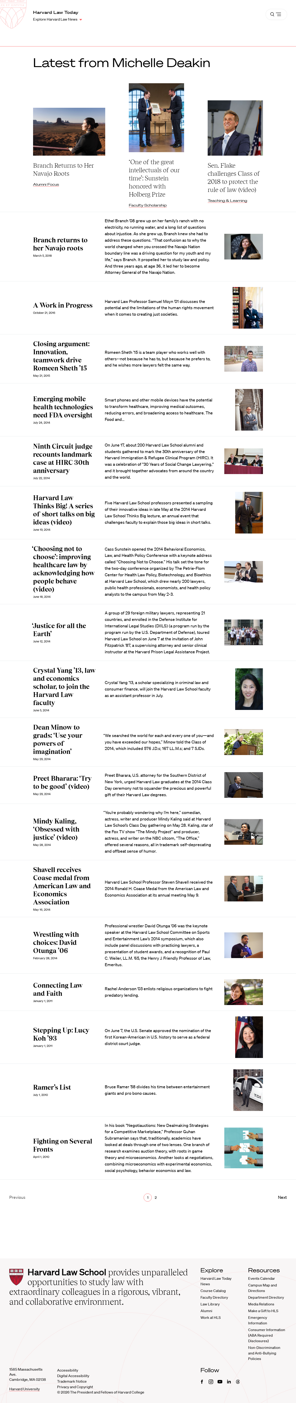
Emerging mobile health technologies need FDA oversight (63, 407)
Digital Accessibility (73, 1375)
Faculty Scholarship (148, 205)
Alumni (206, 1310)
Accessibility (67, 1370)
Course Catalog (213, 1290)
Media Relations (261, 1304)
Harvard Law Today (55, 12)
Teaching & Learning (227, 200)
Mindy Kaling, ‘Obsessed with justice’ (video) (56, 829)
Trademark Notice (72, 1381)
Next (282, 1197)
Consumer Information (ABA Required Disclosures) (266, 1335)
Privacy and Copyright (75, 1386)
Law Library (210, 1304)
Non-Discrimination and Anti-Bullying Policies (264, 1353)
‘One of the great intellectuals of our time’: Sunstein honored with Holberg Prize (154, 178)
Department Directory (266, 1297)
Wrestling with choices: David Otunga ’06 (56, 942)
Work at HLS (210, 1317)
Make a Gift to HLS (263, 1310)
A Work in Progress (62, 305)
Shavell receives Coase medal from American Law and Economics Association (62, 886)
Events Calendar (261, 1278)
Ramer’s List (52, 1087)
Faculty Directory (214, 1297)
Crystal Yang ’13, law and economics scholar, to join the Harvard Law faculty (64, 686)
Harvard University (24, 1389)
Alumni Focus (46, 184)
